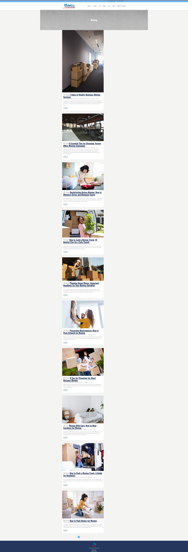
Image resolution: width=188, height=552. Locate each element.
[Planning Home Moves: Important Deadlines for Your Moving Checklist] (83, 269)
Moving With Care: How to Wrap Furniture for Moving (80, 426)
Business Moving (73, 98)
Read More (65, 156)
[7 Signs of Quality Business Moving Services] (83, 61)
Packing (74, 244)
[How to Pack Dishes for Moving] (83, 504)
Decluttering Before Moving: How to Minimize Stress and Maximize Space (82, 193)
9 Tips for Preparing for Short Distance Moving (79, 379)
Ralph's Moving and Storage (85, 98)
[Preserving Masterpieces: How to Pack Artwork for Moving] (83, 314)
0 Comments (93, 98)
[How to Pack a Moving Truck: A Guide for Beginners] (83, 457)
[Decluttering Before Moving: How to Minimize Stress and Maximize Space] (83, 176)
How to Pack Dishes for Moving (83, 520)
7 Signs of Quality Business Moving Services (81, 96)
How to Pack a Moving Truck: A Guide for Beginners (82, 474)
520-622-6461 (113, 1)
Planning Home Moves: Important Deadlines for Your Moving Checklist (81, 284)
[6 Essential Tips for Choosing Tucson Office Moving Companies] (83, 127)
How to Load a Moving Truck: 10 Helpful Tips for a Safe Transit (80, 241)
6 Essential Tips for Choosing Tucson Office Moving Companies (82, 144)
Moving (77, 98)
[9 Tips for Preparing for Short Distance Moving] (83, 362)
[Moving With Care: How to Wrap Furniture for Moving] (83, 409)
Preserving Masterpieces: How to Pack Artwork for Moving (81, 331)
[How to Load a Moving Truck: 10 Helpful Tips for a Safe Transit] (83, 224)
